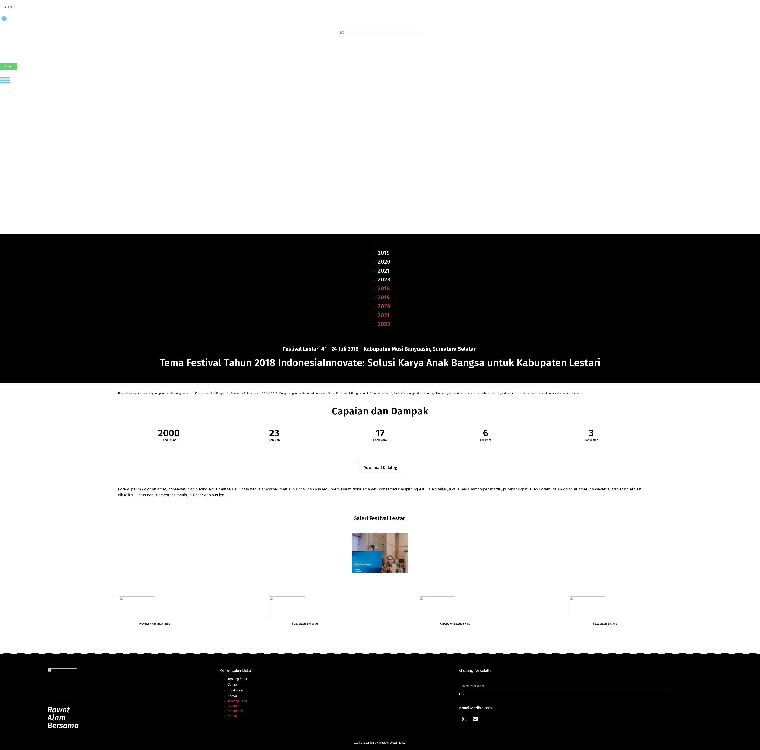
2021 (384, 270)
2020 (384, 261)
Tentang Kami (237, 679)
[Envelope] (475, 719)
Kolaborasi (235, 690)
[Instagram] (464, 719)
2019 (384, 252)
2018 (384, 243)
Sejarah (233, 684)
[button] (380, 467)
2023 (384, 279)
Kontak (233, 696)
